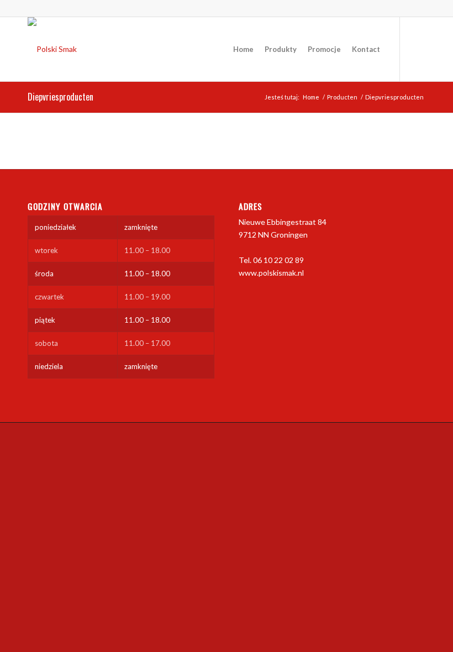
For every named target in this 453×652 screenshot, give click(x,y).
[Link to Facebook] (417, 48)
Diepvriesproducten (60, 96)
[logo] (52, 49)
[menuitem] (243, 49)
